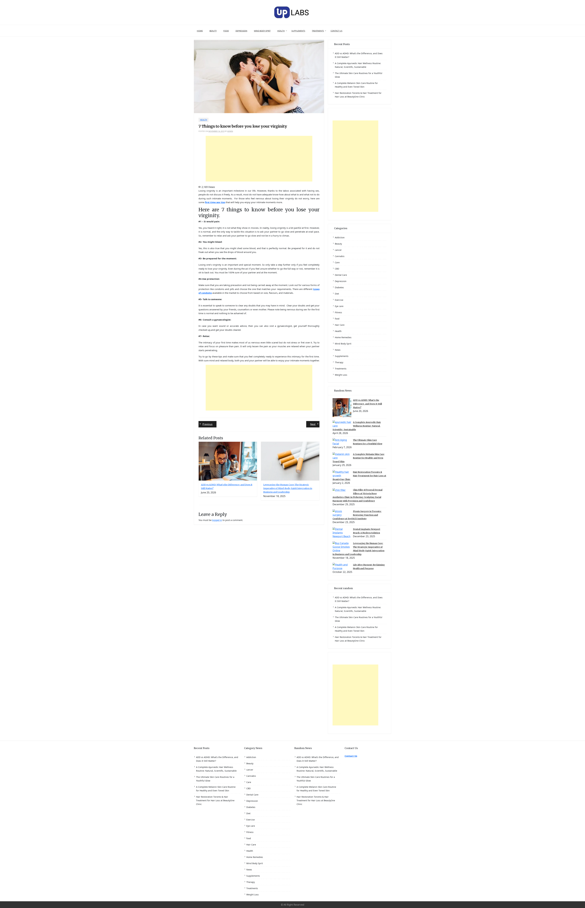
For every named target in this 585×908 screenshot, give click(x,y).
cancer (338, 250)
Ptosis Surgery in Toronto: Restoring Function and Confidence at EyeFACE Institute (357, 515)
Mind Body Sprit (262, 30)
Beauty (213, 30)
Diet (337, 293)
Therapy (339, 362)
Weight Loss (341, 374)
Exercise (339, 299)
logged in (217, 520)
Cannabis (339, 256)
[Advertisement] (259, 159)
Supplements (298, 30)
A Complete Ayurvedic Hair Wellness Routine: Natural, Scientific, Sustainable (357, 426)
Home (200, 30)
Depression (241, 30)
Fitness (338, 312)
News (337, 349)
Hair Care (339, 324)
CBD (337, 268)
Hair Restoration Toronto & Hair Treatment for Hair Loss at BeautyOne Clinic (359, 476)
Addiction (340, 237)
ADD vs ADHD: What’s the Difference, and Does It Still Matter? (367, 404)
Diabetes (339, 287)
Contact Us (336, 30)
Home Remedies (343, 337)
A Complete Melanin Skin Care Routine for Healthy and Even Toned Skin (358, 458)
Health (281, 30)
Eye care (339, 306)
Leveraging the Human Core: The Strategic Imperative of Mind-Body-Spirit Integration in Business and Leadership (287, 488)
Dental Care (341, 274)
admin (230, 131)
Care (337, 262)
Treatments (318, 30)
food (226, 30)
